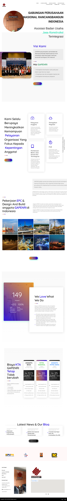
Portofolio (6, 233)
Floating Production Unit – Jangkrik (9, 229)
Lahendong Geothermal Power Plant (39, 245)
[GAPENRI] (4, 5)
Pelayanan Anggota (34, 123)
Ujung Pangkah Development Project (24, 229)
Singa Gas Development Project (55, 229)
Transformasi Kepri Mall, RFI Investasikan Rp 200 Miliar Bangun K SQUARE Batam (54, 435)
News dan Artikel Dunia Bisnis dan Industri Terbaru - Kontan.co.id (33, 429)
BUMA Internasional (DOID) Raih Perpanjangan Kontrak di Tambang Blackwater (33, 435)
